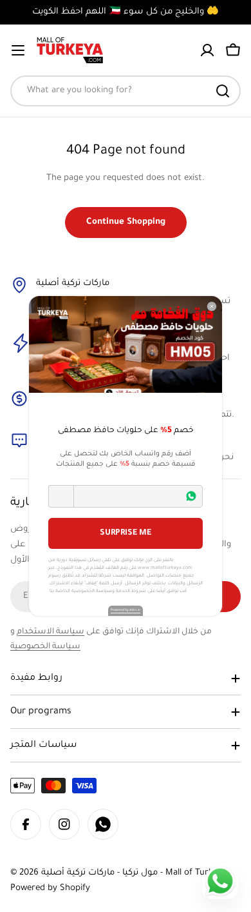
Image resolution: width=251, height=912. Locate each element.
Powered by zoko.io (125, 610)
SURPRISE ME (125, 533)
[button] (61, 496)
